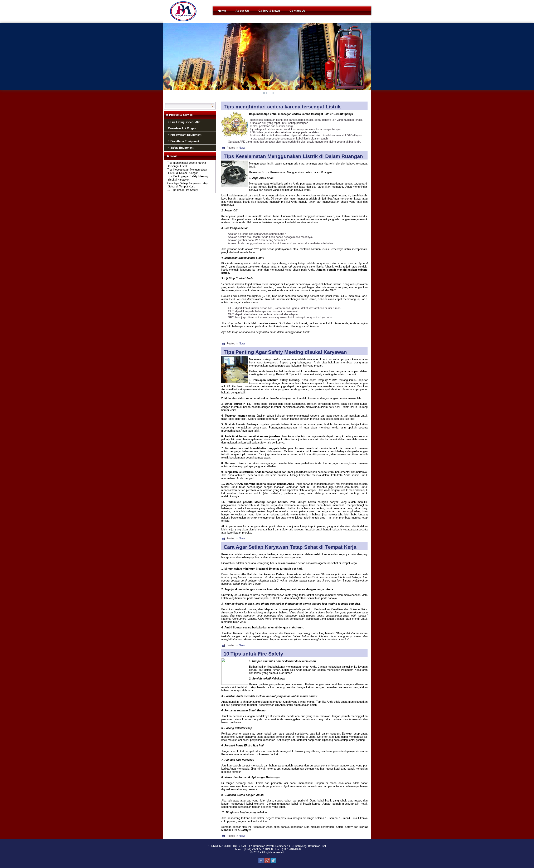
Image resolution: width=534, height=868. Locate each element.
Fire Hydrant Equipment (185, 134)
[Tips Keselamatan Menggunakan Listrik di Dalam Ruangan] (235, 187)
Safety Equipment (181, 147)
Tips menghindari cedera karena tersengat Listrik (186, 164)
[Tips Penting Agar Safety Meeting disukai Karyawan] (235, 383)
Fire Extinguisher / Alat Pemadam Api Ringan (184, 125)
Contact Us (297, 10)
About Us (242, 10)
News (242, 147)
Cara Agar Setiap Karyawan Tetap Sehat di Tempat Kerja (187, 185)
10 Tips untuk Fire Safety (182, 189)
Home (222, 10)
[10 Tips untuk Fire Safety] (235, 683)
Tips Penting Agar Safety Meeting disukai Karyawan (187, 178)
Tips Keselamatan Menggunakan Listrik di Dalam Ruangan (187, 171)
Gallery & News (269, 10)
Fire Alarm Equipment (184, 141)
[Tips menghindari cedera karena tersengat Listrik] (235, 137)
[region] (267, 59)
